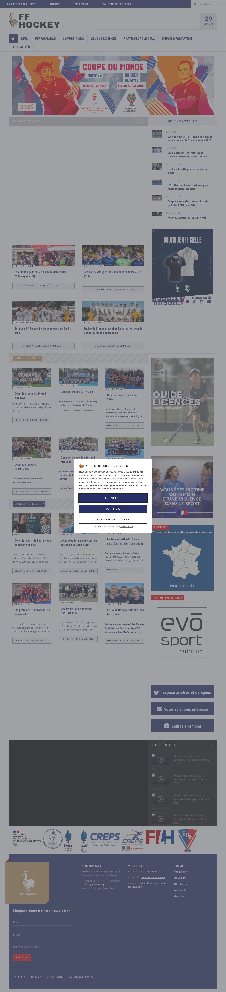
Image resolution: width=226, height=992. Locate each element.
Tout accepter (113, 498)
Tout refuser (113, 509)
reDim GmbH (126, 526)
